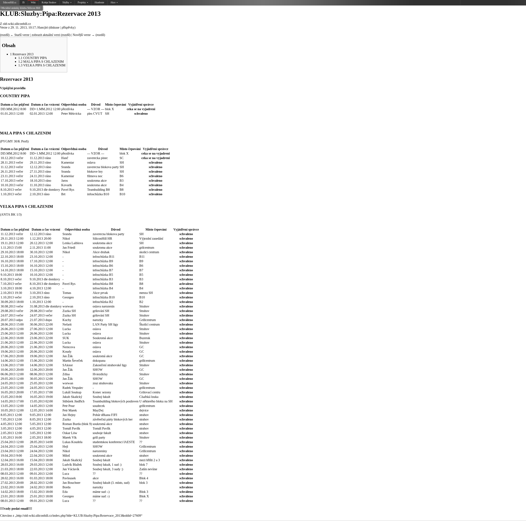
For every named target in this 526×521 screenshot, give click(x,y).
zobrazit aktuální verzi (46, 35)
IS (23, 2)
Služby (65, 2)
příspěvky (68, 27)
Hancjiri (42, 27)
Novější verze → (84, 35)
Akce (112, 2)
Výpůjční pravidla (12, 88)
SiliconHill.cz (10, 3)
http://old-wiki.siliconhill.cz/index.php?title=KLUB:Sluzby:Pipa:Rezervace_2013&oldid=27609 (78, 515)
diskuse (54, 27)
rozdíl (4, 35)
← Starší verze (19, 35)
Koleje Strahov (49, 2)
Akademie (99, 2)
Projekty (82, 2)
